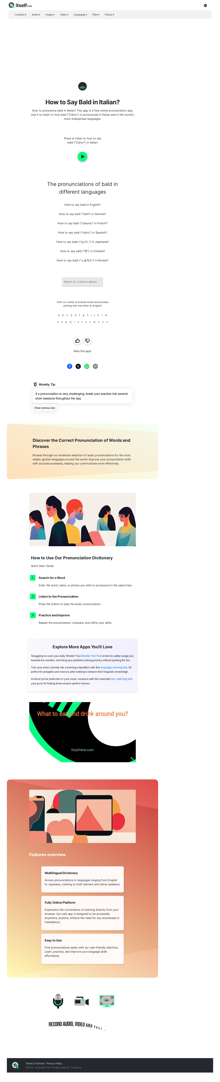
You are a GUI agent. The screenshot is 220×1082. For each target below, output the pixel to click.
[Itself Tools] (82, 1014)
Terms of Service (35, 1063)
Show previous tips (44, 407)
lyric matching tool (121, 679)
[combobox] (82, 282)
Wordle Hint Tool (91, 655)
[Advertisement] (110, 45)
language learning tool (114, 667)
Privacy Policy (54, 1063)
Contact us (76, 1067)
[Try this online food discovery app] (82, 732)
